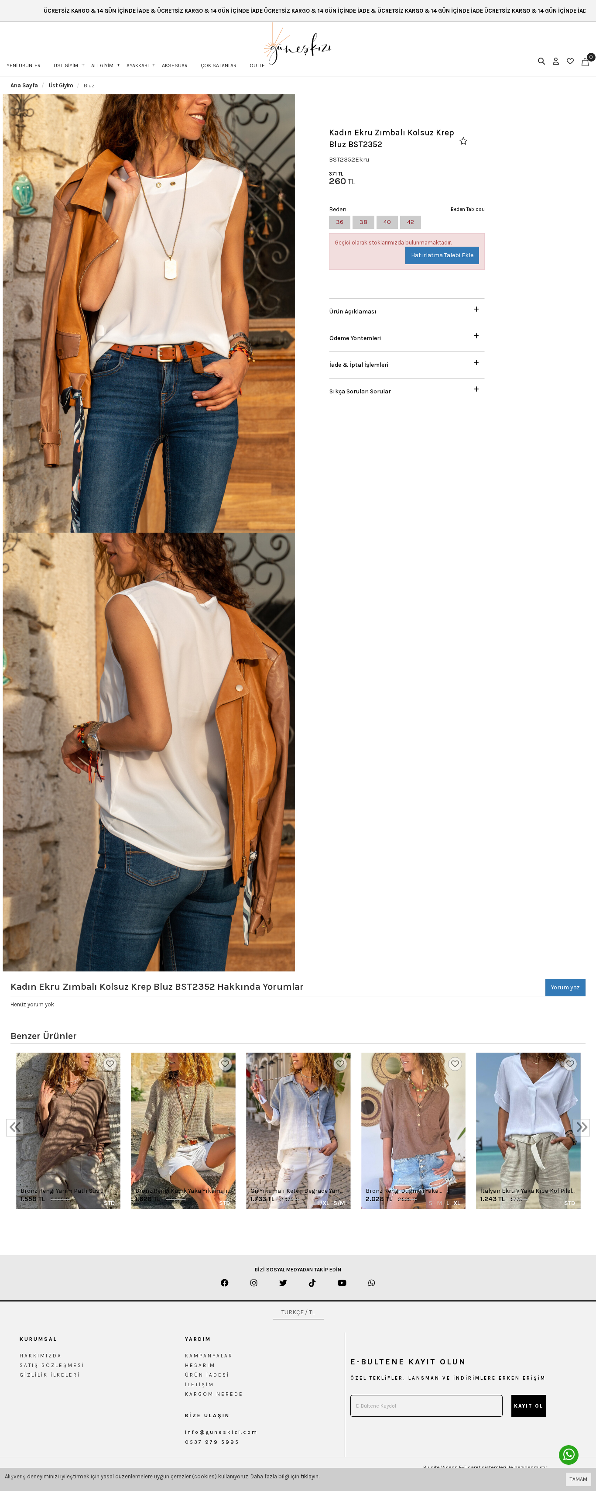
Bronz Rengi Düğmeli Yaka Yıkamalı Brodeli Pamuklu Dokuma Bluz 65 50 (402, 1191)
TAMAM (578, 1479)
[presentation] (15, 1127)
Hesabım (200, 1365)
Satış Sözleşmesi (52, 1365)
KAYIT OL (528, 1406)
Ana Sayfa (24, 85)
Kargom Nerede (214, 1394)
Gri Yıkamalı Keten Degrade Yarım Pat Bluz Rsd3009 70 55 (298, 1191)
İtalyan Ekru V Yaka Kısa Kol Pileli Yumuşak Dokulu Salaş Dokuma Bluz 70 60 (526, 1191)
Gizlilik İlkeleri (50, 1375)
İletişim (199, 1384)
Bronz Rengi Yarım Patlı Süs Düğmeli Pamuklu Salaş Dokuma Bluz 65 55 (66, 1191)
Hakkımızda (41, 1356)
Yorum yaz (565, 987)
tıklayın (310, 1476)
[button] (407, 309)
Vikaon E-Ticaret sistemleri (473, 1467)
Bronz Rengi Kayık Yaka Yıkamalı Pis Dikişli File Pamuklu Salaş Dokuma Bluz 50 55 (181, 1191)
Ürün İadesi (207, 1375)
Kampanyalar (209, 1356)
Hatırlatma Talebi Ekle (442, 255)
